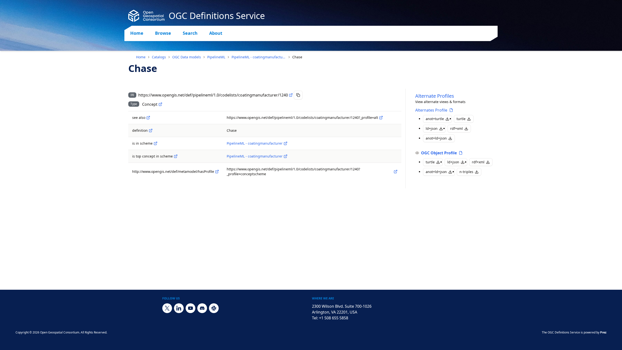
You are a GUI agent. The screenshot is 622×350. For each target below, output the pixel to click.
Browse (163, 33)
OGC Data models (186, 57)
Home (136, 33)
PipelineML (216, 57)
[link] (297, 57)
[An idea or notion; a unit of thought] (160, 104)
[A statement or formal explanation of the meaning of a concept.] (151, 130)
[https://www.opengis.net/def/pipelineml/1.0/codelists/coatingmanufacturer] (285, 143)
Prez (603, 332)
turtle (461, 118)
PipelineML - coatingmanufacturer (259, 57)
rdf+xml (456, 128)
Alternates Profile (431, 110)
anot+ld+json (436, 138)
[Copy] (298, 95)
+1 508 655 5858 (333, 318)
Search (190, 33)
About (215, 33)
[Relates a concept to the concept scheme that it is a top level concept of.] (176, 156)
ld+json (432, 128)
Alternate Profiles (434, 96)
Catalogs (159, 57)
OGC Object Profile (439, 153)
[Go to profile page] (451, 110)
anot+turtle (435, 118)
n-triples (466, 171)
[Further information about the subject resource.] (148, 118)
